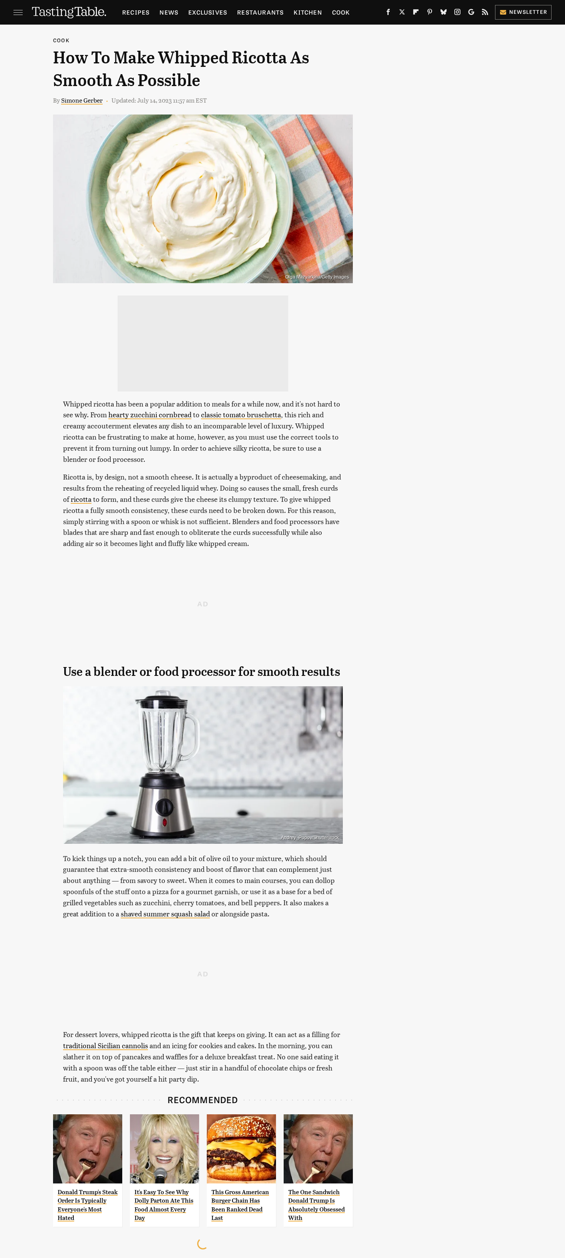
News (169, 12)
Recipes (136, 12)
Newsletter (528, 11)
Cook (341, 12)
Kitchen (308, 12)
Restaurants (260, 12)
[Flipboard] (416, 13)
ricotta (81, 499)
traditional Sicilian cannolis (105, 1045)
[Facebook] (388, 13)
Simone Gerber (82, 100)
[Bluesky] (443, 13)
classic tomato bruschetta (241, 414)
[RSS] (485, 13)
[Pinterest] (430, 13)
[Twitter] (402, 13)
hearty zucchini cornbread (149, 414)
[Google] (471, 13)
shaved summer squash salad (165, 913)
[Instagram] (457, 13)
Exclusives (207, 12)
